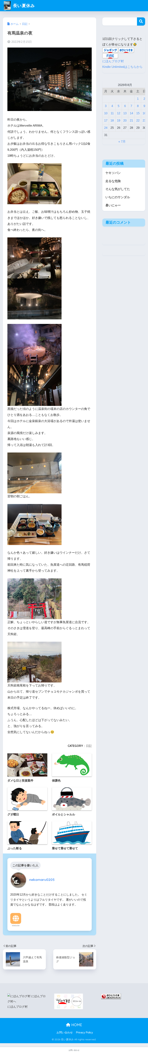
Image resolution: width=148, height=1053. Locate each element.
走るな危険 (113, 181)
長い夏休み (23, 5)
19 (118, 120)
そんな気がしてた (117, 189)
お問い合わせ (64, 1032)
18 (112, 120)
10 (105, 113)
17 (105, 120)
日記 (89, 746)
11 (112, 113)
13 (125, 113)
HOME (76, 1025)
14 (131, 113)
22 (138, 120)
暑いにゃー (113, 205)
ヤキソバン (113, 173)
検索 (141, 21)
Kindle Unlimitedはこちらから (122, 67)
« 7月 (122, 141)
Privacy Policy (84, 1032)
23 (144, 120)
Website (15, 925)
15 (138, 113)
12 (118, 113)
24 (105, 127)
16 (144, 113)
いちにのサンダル (117, 197)
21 (131, 120)
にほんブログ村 (113, 61)
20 (125, 120)
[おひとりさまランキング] (111, 996)
